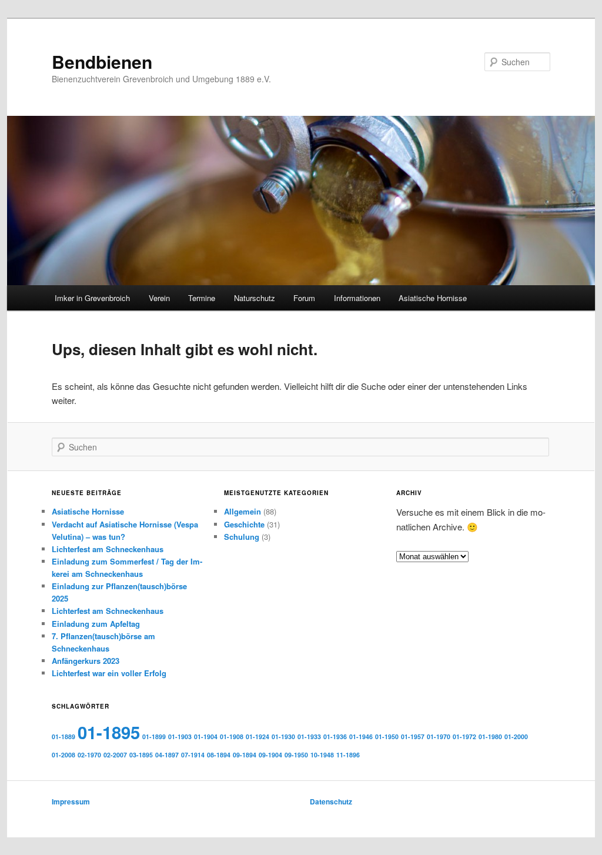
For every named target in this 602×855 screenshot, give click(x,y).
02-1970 (89, 754)
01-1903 (180, 736)
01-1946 (361, 736)
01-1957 (412, 736)
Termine (201, 297)
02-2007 (115, 754)
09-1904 (270, 754)
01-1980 (490, 736)
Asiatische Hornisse (433, 297)
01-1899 (154, 736)
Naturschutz (254, 297)
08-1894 (218, 754)
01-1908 (231, 736)
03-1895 (141, 754)
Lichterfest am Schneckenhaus (107, 549)
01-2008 (63, 754)
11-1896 (348, 754)
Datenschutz (331, 801)
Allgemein (242, 511)
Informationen (357, 297)
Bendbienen (102, 61)
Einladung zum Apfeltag (96, 623)
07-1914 (193, 754)
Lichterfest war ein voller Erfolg (109, 673)
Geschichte (244, 524)
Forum (304, 297)
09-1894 (244, 754)
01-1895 (109, 732)
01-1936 (335, 736)
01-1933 (309, 736)
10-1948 (322, 754)
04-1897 (167, 754)
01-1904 (206, 736)
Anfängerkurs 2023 (85, 660)
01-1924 (257, 736)
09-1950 (296, 754)
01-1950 (387, 736)
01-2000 (516, 736)
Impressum (71, 801)
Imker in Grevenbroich (92, 297)
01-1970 (438, 736)
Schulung (241, 536)
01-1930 (283, 736)
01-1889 (63, 736)
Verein (159, 297)
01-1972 (464, 736)
